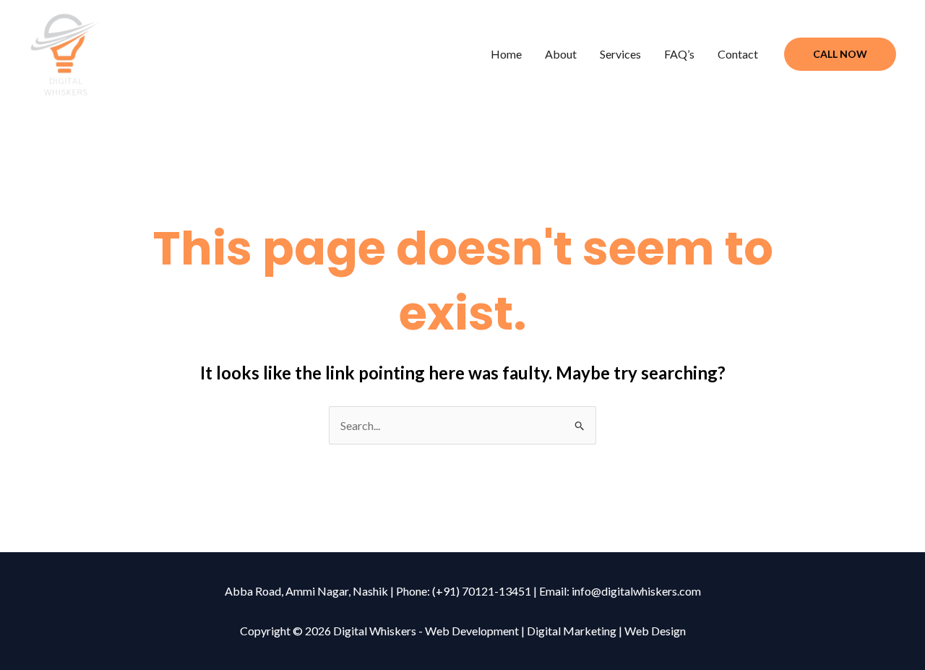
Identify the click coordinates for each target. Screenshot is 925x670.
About (561, 54)
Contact (738, 54)
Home (506, 54)
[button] (840, 54)
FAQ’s (679, 54)
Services (620, 54)
